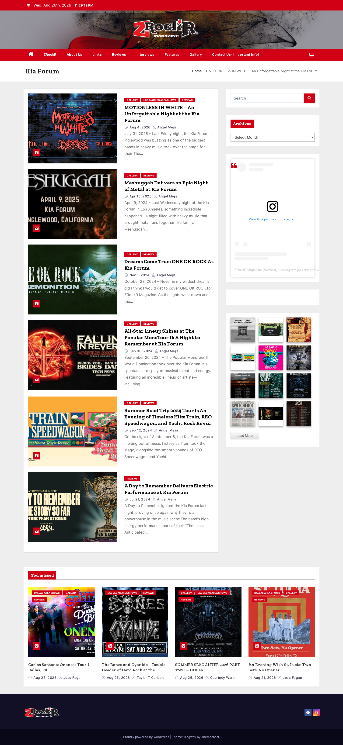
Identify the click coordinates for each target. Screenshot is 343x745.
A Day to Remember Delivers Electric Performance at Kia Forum (168, 489)
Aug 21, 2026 (265, 677)
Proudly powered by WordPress (146, 737)
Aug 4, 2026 (140, 127)
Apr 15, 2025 (141, 196)
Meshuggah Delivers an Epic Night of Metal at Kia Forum (166, 185)
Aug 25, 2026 (45, 677)
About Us (74, 54)
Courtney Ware (221, 677)
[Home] (30, 55)
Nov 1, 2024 (140, 275)
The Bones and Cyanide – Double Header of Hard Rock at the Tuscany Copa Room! (133, 670)
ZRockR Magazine (248, 270)
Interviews (145, 54)
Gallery (196, 54)
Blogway (190, 737)
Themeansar (210, 737)
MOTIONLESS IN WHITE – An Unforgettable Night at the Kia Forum (162, 113)
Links (97, 54)
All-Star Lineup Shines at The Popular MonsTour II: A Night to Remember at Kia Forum (162, 337)
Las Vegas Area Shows (122, 592)
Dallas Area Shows (47, 592)
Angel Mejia (166, 127)
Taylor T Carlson (150, 677)
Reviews (119, 54)
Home (197, 71)
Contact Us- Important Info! (235, 54)
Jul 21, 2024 (140, 499)
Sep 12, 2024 (141, 430)
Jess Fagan (72, 677)
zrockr (271, 270)
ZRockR (50, 54)
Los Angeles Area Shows (160, 100)
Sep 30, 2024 (142, 351)
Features (172, 54)
